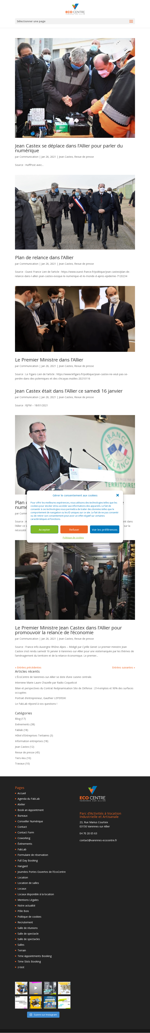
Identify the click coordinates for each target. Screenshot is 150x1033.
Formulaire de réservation (33, 855)
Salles (21, 944)
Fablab (19, 730)
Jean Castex (66, 156)
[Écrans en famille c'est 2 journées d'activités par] (50, 1002)
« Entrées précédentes (28, 667)
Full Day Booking (28, 860)
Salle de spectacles (29, 939)
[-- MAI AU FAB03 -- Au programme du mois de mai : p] (64, 1002)
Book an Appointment (31, 810)
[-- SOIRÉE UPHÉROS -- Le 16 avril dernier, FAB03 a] (35, 1002)
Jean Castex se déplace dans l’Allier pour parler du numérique (69, 148)
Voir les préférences (104, 529)
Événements (25, 843)
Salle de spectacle (28, 933)
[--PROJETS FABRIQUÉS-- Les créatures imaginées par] (21, 988)
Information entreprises (29, 741)
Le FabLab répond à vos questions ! (36, 703)
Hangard (23, 866)
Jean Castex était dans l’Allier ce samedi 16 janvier (69, 391)
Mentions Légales (28, 900)
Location (23, 877)
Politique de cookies (73, 537)
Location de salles (28, 883)
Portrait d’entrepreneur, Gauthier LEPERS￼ (40, 698)
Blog (17, 718)
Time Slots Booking (29, 961)
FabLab (22, 849)
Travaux (20, 763)
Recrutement (25, 922)
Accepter (44, 529)
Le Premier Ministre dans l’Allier (49, 359)
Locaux (22, 888)
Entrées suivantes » (123, 667)
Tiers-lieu (20, 758)
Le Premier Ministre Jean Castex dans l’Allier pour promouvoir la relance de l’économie (68, 630)
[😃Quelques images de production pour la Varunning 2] (64, 988)
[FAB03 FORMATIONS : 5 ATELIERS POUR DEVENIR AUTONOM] (21, 1002)
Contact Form (26, 832)
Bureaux (22, 815)
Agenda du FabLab (29, 798)
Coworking (24, 838)
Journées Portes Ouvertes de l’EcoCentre (42, 872)
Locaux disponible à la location (36, 894)
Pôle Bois (23, 911)
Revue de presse (84, 156)
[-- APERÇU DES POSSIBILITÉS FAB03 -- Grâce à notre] (35, 988)
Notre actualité (26, 905)
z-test (21, 967)
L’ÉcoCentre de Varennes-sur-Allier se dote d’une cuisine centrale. (53, 677)
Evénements (22, 724)
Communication (29, 156)
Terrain (22, 950)
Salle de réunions (28, 928)
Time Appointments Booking (35, 956)
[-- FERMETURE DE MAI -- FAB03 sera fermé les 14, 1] (50, 988)
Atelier (21, 804)
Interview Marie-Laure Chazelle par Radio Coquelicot (46, 682)
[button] (117, 495)
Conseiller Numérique (30, 821)
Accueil (22, 793)
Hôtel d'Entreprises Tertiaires (32, 735)
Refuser (74, 529)
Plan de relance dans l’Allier (44, 257)
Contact (22, 826)
